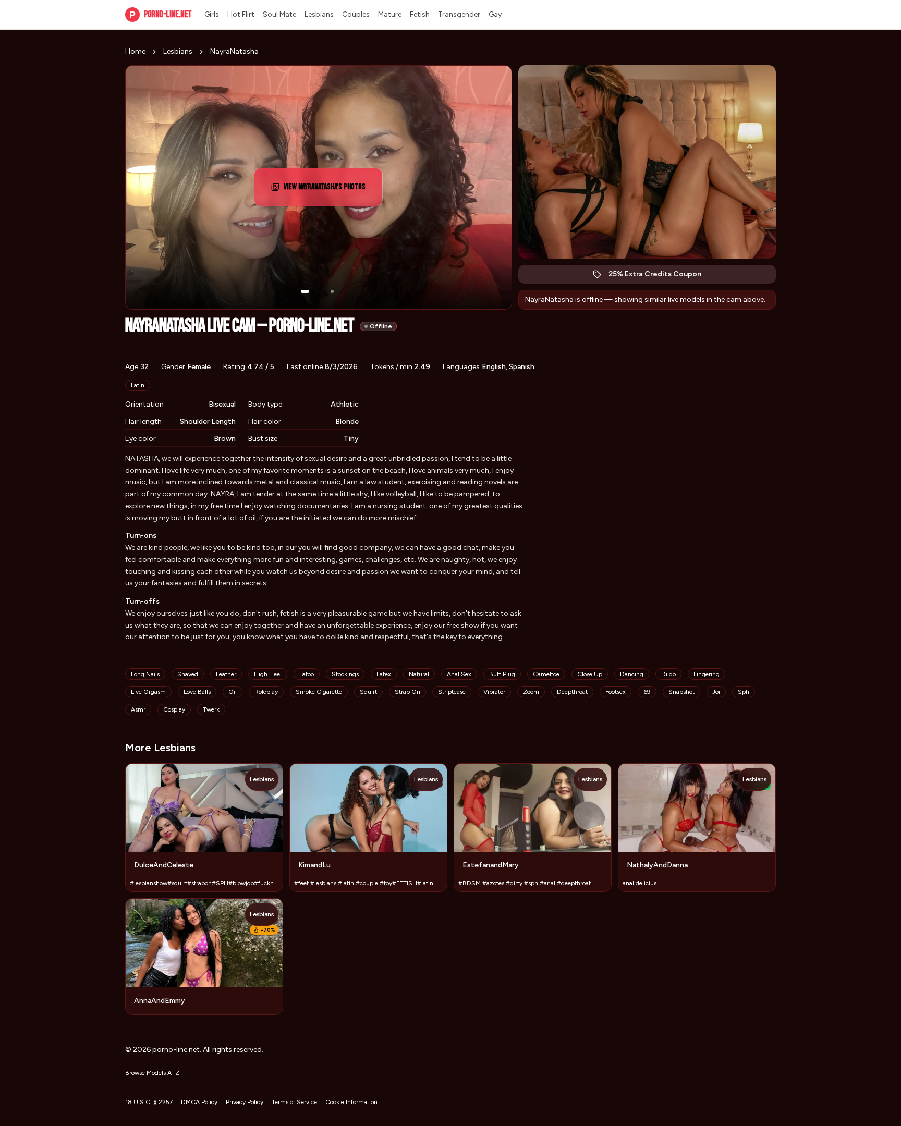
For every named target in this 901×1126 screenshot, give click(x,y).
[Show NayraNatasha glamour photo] (332, 291)
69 (647, 691)
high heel (268, 674)
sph (743, 691)
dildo (668, 674)
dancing (631, 674)
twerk (211, 709)
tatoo (306, 674)
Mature (389, 14)
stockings (345, 674)
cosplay (174, 709)
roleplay (266, 691)
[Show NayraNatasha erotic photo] (305, 291)
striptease (452, 691)
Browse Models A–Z (152, 1072)
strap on (407, 691)
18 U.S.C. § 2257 (149, 1102)
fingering (706, 674)
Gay (495, 14)
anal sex (459, 674)
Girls (211, 14)
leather (226, 674)
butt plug (502, 674)
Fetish (420, 14)
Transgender (459, 14)
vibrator (494, 691)
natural (419, 674)
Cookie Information (351, 1102)
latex (383, 674)
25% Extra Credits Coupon (660, 277)
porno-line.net (160, 14)
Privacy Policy (244, 1102)
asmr (138, 709)
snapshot (681, 691)
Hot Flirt (240, 14)
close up (589, 674)
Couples (356, 14)
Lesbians (319, 14)
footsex (615, 691)
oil (232, 691)
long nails (145, 674)
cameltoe (546, 674)
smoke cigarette (319, 691)
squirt (368, 691)
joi (716, 691)
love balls (197, 691)
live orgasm (148, 691)
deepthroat (572, 691)
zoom (531, 691)
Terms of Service (294, 1102)
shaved (187, 674)
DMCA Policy (199, 1102)
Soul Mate (279, 14)
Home (135, 51)
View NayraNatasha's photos (328, 190)
